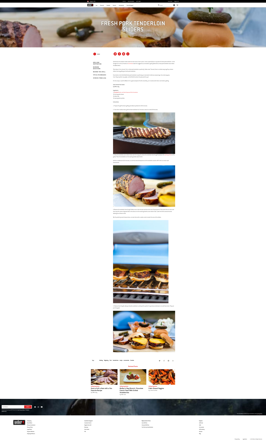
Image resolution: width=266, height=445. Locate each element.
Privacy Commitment (31, 425)
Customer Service (87, 423)
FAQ (85, 431)
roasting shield (167, 155)
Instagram (38, 407)
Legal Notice (29, 429)
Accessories (201, 427)
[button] (98, 5)
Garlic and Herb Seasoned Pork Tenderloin (128, 92)
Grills (200, 425)
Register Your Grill (87, 425)
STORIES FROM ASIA (99, 78)
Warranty (86, 427)
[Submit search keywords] (159, 5)
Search (161, 5)
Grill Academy (202, 429)
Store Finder (170, 1)
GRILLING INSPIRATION (97, 63)
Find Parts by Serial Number (147, 427)
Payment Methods (30, 431)
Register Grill (176, 1)
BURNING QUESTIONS (97, 67)
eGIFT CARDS (138, 1)
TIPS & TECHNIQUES (99, 75)
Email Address (5, 407)
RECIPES (124, 1)
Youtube (42, 407)
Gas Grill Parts (144, 423)
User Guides (86, 429)
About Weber (29, 423)
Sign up (27, 406)
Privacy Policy (22, 410)
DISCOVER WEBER (131, 1)
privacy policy (259, 413)
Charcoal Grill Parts (145, 425)
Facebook (35, 407)
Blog (200, 433)
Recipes (200, 431)
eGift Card (201, 423)
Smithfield (130, 63)
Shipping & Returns (31, 433)
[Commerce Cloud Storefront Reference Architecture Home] (90, 5)
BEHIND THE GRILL (99, 72)
